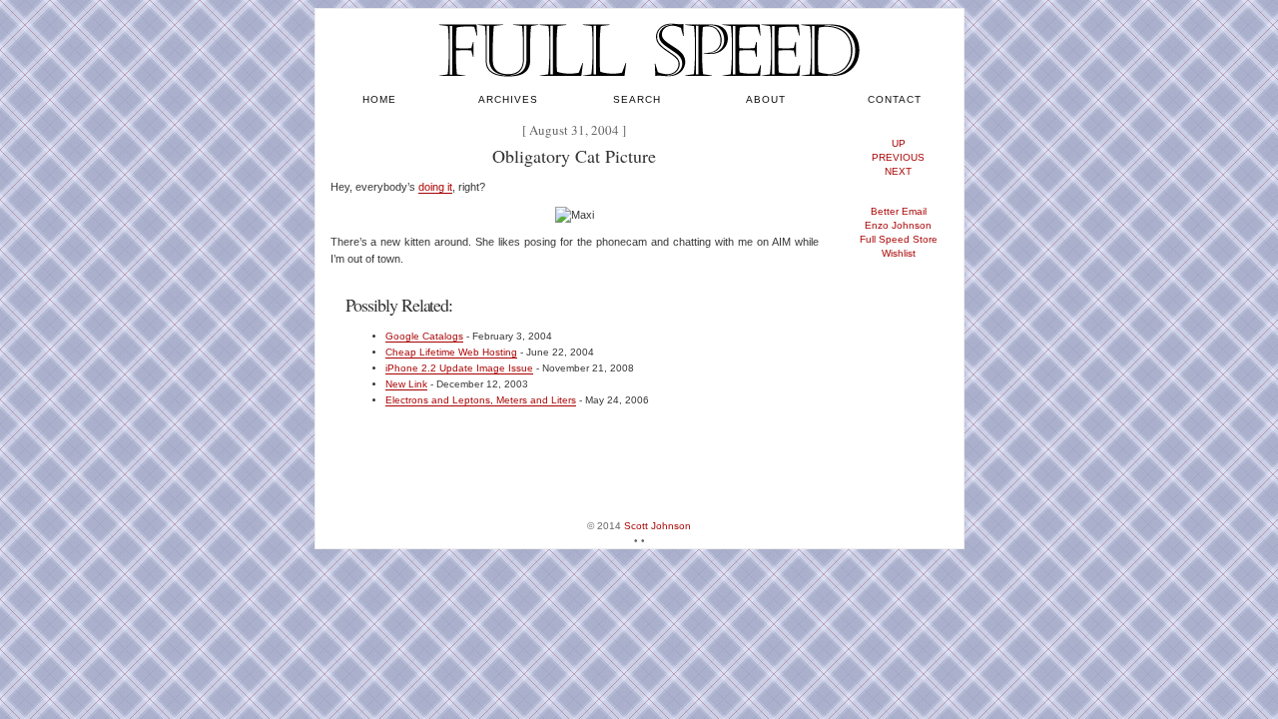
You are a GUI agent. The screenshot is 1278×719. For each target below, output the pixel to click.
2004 (605, 130)
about (766, 99)
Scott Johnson (657, 525)
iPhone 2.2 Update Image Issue (459, 367)
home (379, 99)
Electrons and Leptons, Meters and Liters (480, 399)
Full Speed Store (899, 239)
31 (578, 130)
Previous (898, 157)
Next (898, 171)
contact (895, 99)
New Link (406, 383)
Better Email (899, 211)
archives (508, 99)
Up (899, 143)
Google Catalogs (424, 336)
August (548, 130)
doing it (435, 187)
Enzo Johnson (898, 225)
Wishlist (899, 253)
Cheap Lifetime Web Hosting (451, 352)
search (637, 99)
